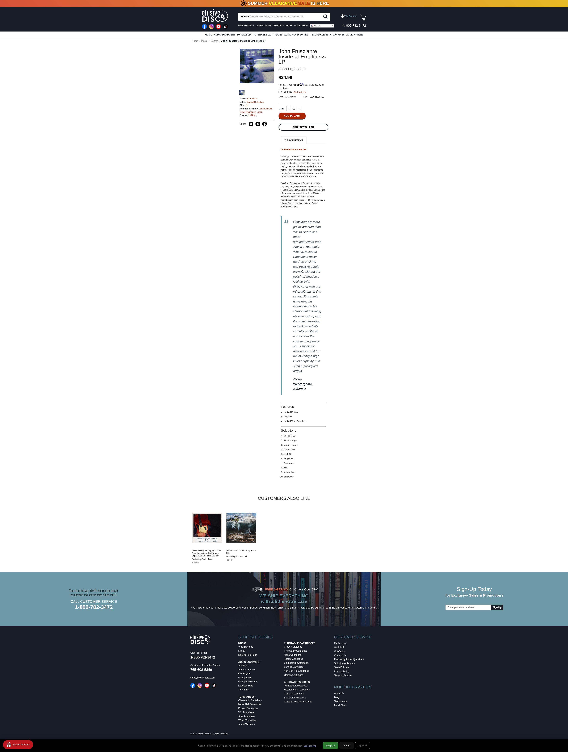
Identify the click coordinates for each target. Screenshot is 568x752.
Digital (241, 650)
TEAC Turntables (247, 720)
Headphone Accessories (297, 689)
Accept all (330, 745)
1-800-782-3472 (94, 607)
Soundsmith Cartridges (296, 663)
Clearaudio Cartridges (295, 650)
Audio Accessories (296, 34)
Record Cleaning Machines (327, 34)
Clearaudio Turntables (250, 700)
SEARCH (245, 16)
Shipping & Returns (344, 663)
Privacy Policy (341, 671)
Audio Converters (247, 669)
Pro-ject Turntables (248, 708)
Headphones (245, 677)
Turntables (244, 34)
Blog (336, 697)
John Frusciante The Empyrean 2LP (241, 552)
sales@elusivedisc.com (202, 677)
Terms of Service (343, 675)
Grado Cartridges (293, 647)
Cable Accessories (294, 693)
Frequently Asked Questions (349, 659)
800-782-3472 (355, 25)
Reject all (362, 745)
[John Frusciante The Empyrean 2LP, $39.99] (241, 527)
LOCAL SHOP (301, 25)
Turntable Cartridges (268, 34)
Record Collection (255, 102)
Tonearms (243, 689)
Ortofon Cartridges (293, 675)
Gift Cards (339, 651)
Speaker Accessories (295, 697)
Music (208, 34)
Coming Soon (263, 25)
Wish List (339, 647)
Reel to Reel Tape (247, 655)
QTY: (281, 108)
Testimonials (340, 701)
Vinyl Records (245, 647)
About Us (339, 693)
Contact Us (340, 655)
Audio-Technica (246, 724)
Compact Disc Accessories (298, 701)
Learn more (310, 745)
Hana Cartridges (292, 655)
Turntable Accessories (295, 685)
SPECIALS (278, 25)
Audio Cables (354, 34)
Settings (346, 745)
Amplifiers (243, 665)
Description (294, 140)
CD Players (244, 673)
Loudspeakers (245, 685)
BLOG (289, 25)
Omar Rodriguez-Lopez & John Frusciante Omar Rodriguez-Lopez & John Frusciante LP (206, 553)
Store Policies (341, 667)
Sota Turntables (246, 716)
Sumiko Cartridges (294, 667)
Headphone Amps (247, 681)
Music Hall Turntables (249, 704)
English (316, 25)
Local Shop (340, 705)
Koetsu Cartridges (293, 659)
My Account (340, 643)
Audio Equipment (224, 34)
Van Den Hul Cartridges (296, 671)
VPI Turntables (246, 712)
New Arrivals (246, 25)
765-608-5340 (201, 670)
